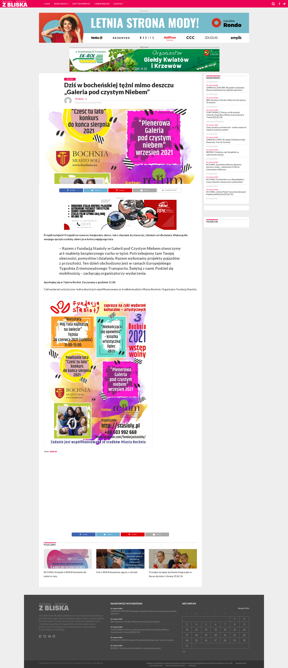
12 (206, 629)
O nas (47, 4)
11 (196, 629)
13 (215, 629)
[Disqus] (120, 494)
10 (187, 629)
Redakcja (79, 99)
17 (187, 635)
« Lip (183, 651)
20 (215, 635)
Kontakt (118, 4)
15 (234, 629)
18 (196, 635)
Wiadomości (61, 4)
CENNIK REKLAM (102, 4)
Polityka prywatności (175, 665)
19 (206, 635)
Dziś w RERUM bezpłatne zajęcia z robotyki (116, 572)
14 (225, 629)
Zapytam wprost (81, 4)
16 (244, 629)
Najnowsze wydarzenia (126, 603)
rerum (53, 451)
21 (225, 635)
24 (187, 640)
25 (196, 640)
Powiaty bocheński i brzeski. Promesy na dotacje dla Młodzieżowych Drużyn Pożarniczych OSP (189, 663)
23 (244, 635)
